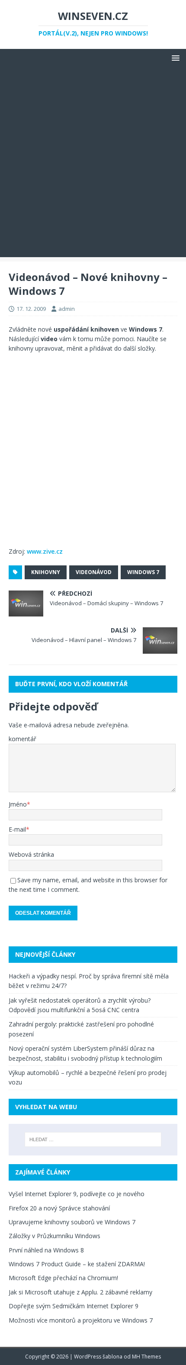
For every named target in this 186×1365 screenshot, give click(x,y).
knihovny (45, 572)
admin (66, 309)
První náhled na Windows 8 (46, 1250)
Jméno (18, 804)
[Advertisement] (93, 164)
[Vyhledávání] (93, 1139)
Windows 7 (143, 572)
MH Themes (146, 1356)
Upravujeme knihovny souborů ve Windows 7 (72, 1222)
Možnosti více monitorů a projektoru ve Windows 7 (81, 1320)
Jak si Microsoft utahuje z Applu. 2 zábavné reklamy (80, 1292)
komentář (22, 739)
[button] (174, 57)
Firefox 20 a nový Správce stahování (59, 1208)
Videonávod (94, 572)
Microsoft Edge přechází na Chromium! (63, 1278)
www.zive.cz (45, 551)
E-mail (17, 829)
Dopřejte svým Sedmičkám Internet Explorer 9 (73, 1306)
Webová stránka (31, 854)
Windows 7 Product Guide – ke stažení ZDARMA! (77, 1264)
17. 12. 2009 (31, 309)
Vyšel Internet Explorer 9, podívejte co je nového (76, 1194)
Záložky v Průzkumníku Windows (54, 1236)
